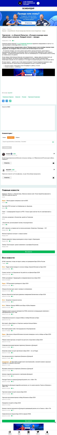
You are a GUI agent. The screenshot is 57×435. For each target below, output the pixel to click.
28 (13, 381)
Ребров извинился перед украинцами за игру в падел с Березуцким (21, 239)
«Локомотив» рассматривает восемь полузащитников (17, 222)
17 (13, 410)
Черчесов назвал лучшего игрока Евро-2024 (14, 392)
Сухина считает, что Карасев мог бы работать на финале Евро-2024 (21, 272)
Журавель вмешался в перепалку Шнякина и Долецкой (17, 368)
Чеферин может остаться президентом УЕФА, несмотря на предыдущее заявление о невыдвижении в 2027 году (25, 311)
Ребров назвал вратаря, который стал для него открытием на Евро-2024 (22, 339)
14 (13, 376)
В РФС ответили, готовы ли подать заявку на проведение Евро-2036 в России (23, 261)
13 (13, 285)
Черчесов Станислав (34, 97)
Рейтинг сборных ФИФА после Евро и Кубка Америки (18, 305)
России (18, 43)
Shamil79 (8, 169)
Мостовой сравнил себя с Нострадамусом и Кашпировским (18, 328)
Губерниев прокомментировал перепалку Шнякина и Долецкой (19, 345)
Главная (4, 29)
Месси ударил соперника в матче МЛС (15, 200)
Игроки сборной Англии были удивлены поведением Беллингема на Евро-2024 (24, 294)
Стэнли (8, 153)
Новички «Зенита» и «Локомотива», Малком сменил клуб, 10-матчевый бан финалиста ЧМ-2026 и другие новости (26, 194)
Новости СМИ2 (6, 107)
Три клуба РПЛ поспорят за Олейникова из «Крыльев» (17, 206)
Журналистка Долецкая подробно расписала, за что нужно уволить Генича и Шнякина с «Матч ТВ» (26, 386)
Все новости (28, 251)
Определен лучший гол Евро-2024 (11, 403)
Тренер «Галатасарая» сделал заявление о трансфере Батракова (20, 244)
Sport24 (10, 93)
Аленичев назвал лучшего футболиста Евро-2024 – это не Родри (20, 351)
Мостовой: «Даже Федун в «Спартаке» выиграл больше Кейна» (19, 323)
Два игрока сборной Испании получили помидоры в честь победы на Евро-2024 (26, 334)
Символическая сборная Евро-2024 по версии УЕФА (16, 414)
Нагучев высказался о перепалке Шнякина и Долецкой (17, 356)
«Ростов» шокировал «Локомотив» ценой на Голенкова (17, 217)
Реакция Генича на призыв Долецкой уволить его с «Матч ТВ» (19, 379)
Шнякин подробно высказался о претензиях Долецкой (17, 374)
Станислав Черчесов (26, 43)
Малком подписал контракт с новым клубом (14, 233)
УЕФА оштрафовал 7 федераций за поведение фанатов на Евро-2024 (21, 278)
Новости (9, 29)
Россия (24, 97)
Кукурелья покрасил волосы (12, 300)
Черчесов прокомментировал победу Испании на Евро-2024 (18, 397)
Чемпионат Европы (8, 97)
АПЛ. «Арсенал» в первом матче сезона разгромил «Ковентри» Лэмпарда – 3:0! (24, 228)
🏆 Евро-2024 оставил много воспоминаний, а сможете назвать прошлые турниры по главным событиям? (26, 362)
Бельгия (18, 97)
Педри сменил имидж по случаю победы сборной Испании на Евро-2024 (24, 267)
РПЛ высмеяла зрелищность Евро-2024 (15, 283)
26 (13, 388)
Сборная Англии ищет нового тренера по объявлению (17, 289)
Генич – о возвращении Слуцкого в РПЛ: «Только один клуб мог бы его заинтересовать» (26, 211)
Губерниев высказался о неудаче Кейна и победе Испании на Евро (20, 318)
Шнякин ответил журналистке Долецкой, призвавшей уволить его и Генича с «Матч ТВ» (26, 408)
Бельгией (24, 45)
